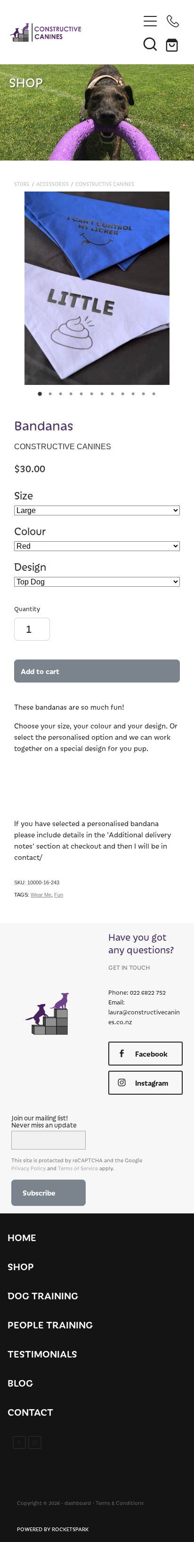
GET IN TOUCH (129, 967)
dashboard (78, 1502)
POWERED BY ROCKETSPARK (53, 1529)
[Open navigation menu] (150, 21)
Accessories (52, 184)
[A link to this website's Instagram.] (34, 1442)
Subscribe (39, 1192)
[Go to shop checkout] (173, 43)
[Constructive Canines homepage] (74, 32)
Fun (58, 895)
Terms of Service (78, 1168)
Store (22, 184)
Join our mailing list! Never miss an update (44, 1121)
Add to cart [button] (40, 671)
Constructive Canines (104, 184)
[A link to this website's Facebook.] (19, 1442)
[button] (150, 43)
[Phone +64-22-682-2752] (173, 21)
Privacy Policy (28, 1168)
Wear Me (41, 895)
